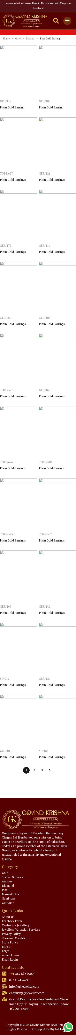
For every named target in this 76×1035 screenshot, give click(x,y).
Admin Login (10, 955)
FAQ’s (5, 951)
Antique (7, 881)
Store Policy (10, 942)
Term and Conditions (16, 938)
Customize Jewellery (15, 925)
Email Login (10, 959)
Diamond (8, 885)
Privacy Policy (11, 934)
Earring (30, 38)
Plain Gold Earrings (13, 180)
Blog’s (6, 947)
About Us (8, 917)
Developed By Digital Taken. (50, 1029)
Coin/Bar (8, 903)
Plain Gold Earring (12, 107)
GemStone (9, 898)
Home (6, 38)
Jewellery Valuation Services (21, 929)
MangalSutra (10, 894)
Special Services (12, 877)
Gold (18, 38)
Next (49, 770)
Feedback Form (12, 921)
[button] (67, 21)
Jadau (5, 890)
